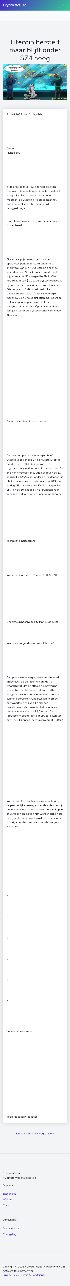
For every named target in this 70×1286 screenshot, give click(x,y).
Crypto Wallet (14, 5)
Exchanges (9, 1194)
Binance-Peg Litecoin (41, 1133)
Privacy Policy (11, 1275)
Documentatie (11, 1228)
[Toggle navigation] (63, 5)
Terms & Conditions (32, 1275)
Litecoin (21, 1133)
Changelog (9, 1234)
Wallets (7, 1199)
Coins (6, 1205)
